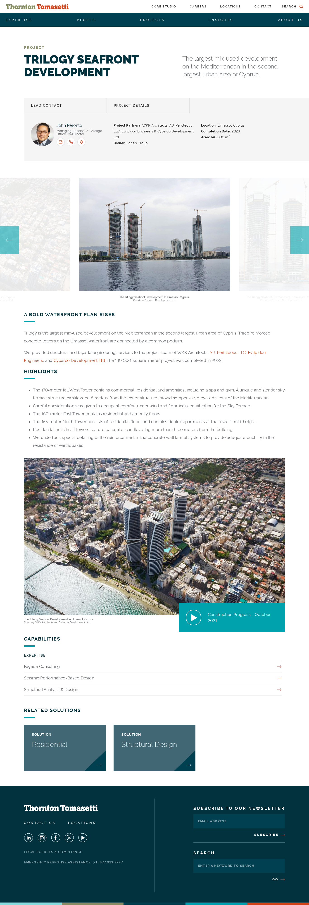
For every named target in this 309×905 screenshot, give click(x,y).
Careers (198, 6)
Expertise (19, 20)
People (86, 20)
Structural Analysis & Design (51, 689)
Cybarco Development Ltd (79, 360)
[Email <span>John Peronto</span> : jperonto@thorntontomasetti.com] (61, 142)
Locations (230, 6)
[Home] (37, 6)
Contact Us (40, 823)
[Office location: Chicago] (81, 142)
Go (276, 879)
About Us (290, 20)
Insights (221, 20)
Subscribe (267, 835)
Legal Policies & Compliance (53, 852)
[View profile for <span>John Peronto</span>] (42, 134)
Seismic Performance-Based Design (59, 678)
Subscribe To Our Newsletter (239, 808)
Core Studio (164, 6)
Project (34, 47)
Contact (263, 6)
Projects (152, 20)
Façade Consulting (42, 666)
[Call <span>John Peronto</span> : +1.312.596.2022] (71, 142)
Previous (9, 240)
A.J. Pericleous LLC (227, 352)
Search (204, 853)
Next (299, 240)
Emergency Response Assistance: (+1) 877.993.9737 (73, 862)
